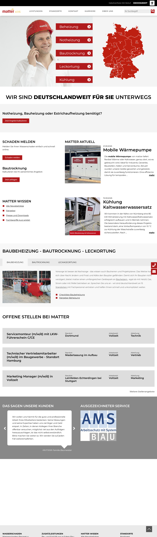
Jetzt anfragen (11, 180)
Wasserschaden (12, 534)
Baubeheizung (15, 262)
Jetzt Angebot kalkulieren (16, 121)
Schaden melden (12, 158)
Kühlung (66, 80)
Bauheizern (121, 279)
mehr (152, 175)
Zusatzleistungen (52, 534)
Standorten (61, 287)
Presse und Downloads (17, 215)
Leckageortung (67, 262)
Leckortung (69, 66)
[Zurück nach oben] (149, 529)
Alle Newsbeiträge (15, 206)
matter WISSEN (89, 534)
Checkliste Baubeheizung (72, 295)
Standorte (126, 534)
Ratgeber (10, 211)
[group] (152, 3)
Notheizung (69, 40)
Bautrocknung (72, 53)
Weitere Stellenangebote (142, 391)
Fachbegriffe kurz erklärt (18, 220)
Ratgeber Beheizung (69, 298)
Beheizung (68, 27)
